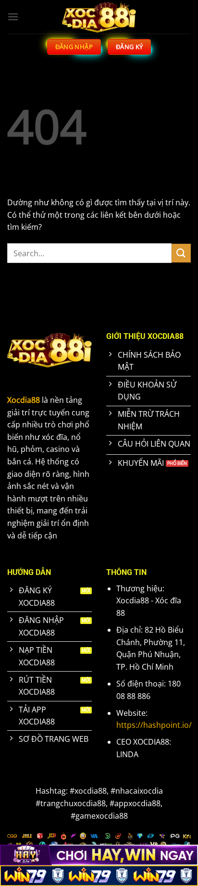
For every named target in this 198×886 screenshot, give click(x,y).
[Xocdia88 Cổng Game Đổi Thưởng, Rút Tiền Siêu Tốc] (99, 17)
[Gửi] (181, 253)
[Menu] (13, 16)
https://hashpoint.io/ (154, 725)
